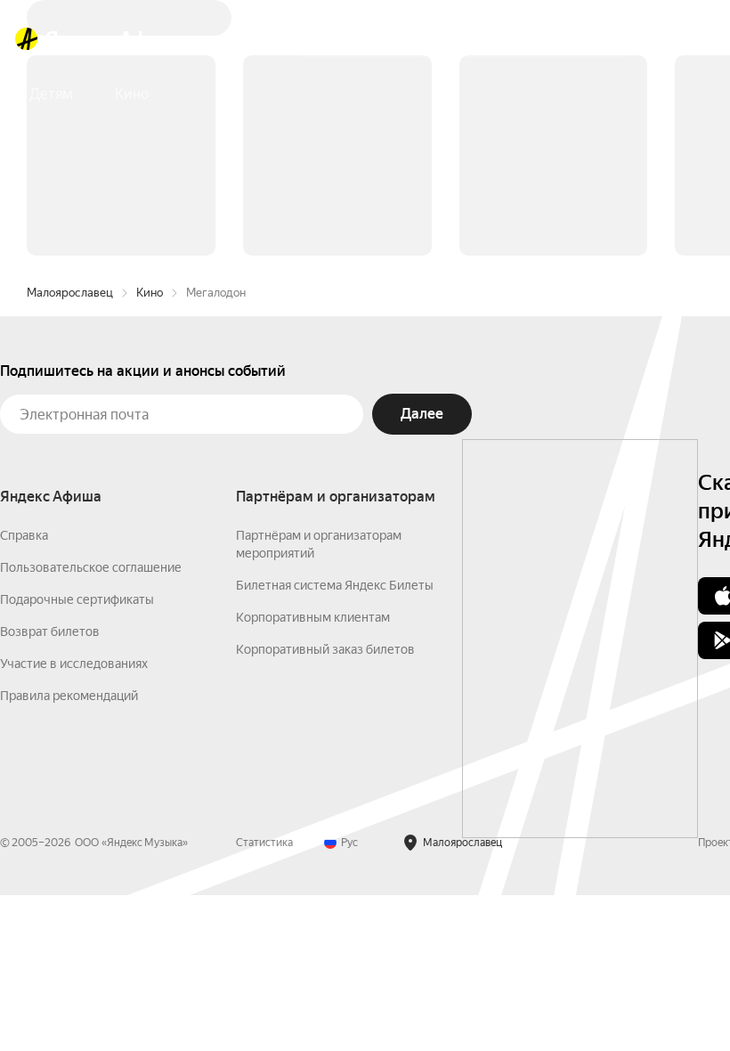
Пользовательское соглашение (91, 567)
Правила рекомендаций (69, 695)
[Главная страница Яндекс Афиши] (26, 39)
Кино (149, 292)
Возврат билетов (50, 631)
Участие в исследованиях (74, 663)
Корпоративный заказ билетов (325, 649)
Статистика (264, 842)
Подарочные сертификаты (77, 599)
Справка (24, 535)
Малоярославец (70, 292)
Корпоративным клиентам (313, 617)
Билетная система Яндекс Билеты (335, 585)
